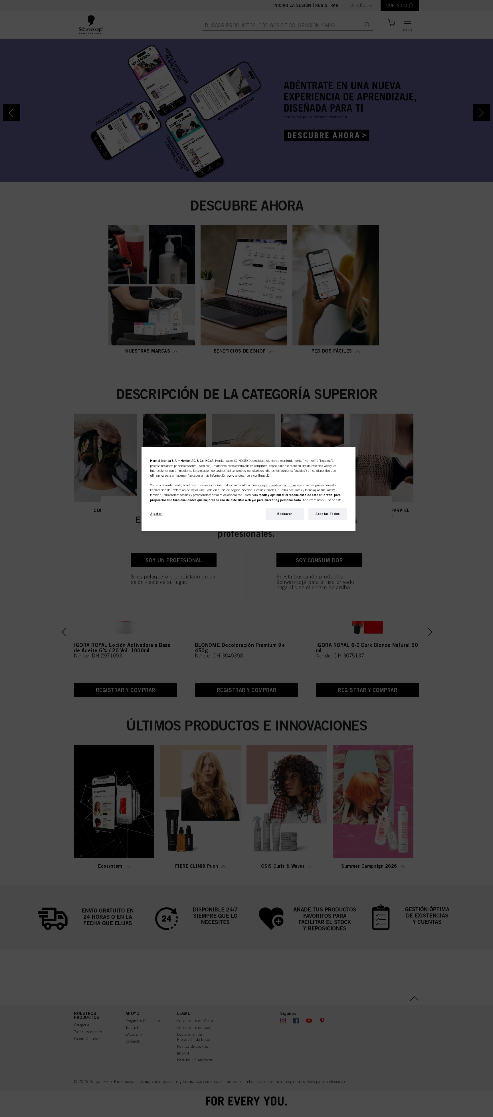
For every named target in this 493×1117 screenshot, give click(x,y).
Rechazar (284, 514)
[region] (248, 489)
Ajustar (156, 514)
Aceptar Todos (328, 514)
